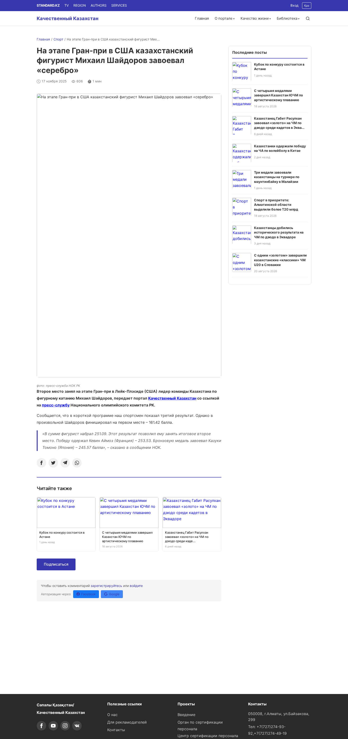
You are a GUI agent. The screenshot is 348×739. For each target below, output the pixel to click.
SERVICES (119, 5)
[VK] (77, 725)
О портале (223, 18)
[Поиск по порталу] (307, 18)
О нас (112, 714)
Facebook (88, 594)
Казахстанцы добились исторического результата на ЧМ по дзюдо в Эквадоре (278, 232)
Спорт (58, 39)
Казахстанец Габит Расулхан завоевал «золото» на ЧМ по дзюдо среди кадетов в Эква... (279, 122)
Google (114, 594)
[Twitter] (53, 463)
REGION (79, 5)
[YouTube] (53, 725)
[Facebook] (41, 463)
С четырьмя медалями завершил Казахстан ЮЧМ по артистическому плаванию (278, 95)
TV (66, 5)
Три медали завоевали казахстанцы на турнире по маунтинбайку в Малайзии (276, 176)
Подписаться (56, 564)
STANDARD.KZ (48, 5)
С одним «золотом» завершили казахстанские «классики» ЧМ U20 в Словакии (280, 259)
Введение (186, 714)
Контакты (116, 729)
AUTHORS (99, 5)
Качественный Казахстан (67, 18)
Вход (294, 5)
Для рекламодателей (127, 722)
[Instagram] (65, 725)
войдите (136, 586)
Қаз (306, 5)
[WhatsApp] (77, 463)
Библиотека (287, 18)
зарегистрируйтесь (106, 586)
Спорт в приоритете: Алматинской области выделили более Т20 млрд (276, 204)
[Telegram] (65, 463)
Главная (202, 18)
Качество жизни (255, 18)
